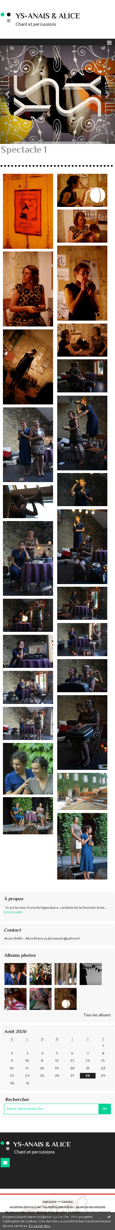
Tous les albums (97, 1015)
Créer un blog (49, 1201)
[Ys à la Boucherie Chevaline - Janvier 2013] (28, 211)
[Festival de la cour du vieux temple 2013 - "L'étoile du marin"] (82, 846)
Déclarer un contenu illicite (19, 1211)
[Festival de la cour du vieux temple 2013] (28, 815)
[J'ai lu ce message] (109, 1216)
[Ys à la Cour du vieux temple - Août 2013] (28, 769)
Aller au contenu (16, 4)
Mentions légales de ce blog (52, 1211)
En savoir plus (39, 1226)
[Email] (5, 1162)
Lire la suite (13, 912)
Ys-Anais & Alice (48, 16)
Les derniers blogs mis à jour (25, 1206)
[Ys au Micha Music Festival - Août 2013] (82, 375)
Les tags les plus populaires (91, 1206)
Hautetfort (67, 1201)
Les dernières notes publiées (58, 1206)
